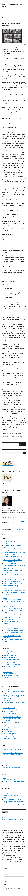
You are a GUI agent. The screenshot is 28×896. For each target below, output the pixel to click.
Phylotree (6, 726)
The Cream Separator (9, 779)
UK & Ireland (7, 878)
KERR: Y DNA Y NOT (8, 607)
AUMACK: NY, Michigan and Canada (12, 556)
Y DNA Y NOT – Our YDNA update (11, 738)
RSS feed (9, 531)
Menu (4, 10)
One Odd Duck (7, 765)
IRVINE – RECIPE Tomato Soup (11, 574)
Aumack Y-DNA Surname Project (11, 689)
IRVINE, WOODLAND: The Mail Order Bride (14, 579)
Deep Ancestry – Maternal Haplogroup (13, 695)
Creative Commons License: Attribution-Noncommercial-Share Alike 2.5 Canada (12, 817)
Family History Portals (9, 662)
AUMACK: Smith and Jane (10, 558)
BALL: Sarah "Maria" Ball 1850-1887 (12, 559)
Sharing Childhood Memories (11, 24)
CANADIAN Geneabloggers (10, 657)
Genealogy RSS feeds (8, 670)
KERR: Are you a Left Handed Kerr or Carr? (14, 590)
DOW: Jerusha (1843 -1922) (10, 561)
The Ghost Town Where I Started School (13, 781)
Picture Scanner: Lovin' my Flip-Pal (12, 799)
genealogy (20, 436)
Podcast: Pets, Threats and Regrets (12, 767)
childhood (4, 437)
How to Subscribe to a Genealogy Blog (13, 752)
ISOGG (5, 715)
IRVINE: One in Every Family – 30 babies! (14, 583)
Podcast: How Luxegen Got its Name (12, 754)
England (6, 881)
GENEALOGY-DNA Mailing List (11, 709)
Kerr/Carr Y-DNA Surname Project (12, 716)
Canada (6, 868)
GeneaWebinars (7, 671)
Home (5, 865)
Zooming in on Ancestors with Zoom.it (13, 804)
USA (5, 871)
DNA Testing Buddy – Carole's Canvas (13, 697)
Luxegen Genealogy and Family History (12, 5)
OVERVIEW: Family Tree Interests (12, 616)
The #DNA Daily (7, 731)
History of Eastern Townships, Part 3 (13, 675)
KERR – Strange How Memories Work (13, 588)
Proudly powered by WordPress (11, 889)
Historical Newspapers (9, 673)
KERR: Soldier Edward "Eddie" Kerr (12, 605)
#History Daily (7, 653)
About (5, 884)
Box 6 (4, 777)
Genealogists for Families (16, 481)
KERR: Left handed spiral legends (12, 599)
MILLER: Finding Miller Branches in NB (13, 608)
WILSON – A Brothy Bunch (10, 619)
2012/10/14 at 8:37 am (14, 388)
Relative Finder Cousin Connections (12, 727)
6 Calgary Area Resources (10, 655)
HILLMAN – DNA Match (9, 569)
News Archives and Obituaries (11, 677)
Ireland (6, 875)
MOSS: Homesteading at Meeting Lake (13, 614)
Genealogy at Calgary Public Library (12, 664)
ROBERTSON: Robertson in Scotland (12, 617)
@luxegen (18, 529)
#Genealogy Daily (8, 652)
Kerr (8, 437)
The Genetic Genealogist (9, 733)
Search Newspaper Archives (10, 679)
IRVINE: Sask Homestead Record (11, 585)
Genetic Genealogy (8, 711)
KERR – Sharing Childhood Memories (13, 587)
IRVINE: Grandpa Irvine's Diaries (12, 581)
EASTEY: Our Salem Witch (10, 563)
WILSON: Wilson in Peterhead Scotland (13, 630)
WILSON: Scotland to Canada (10, 628)
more (6, 534)
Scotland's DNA (7, 729)
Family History (14, 436)
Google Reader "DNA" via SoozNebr (12, 713)
